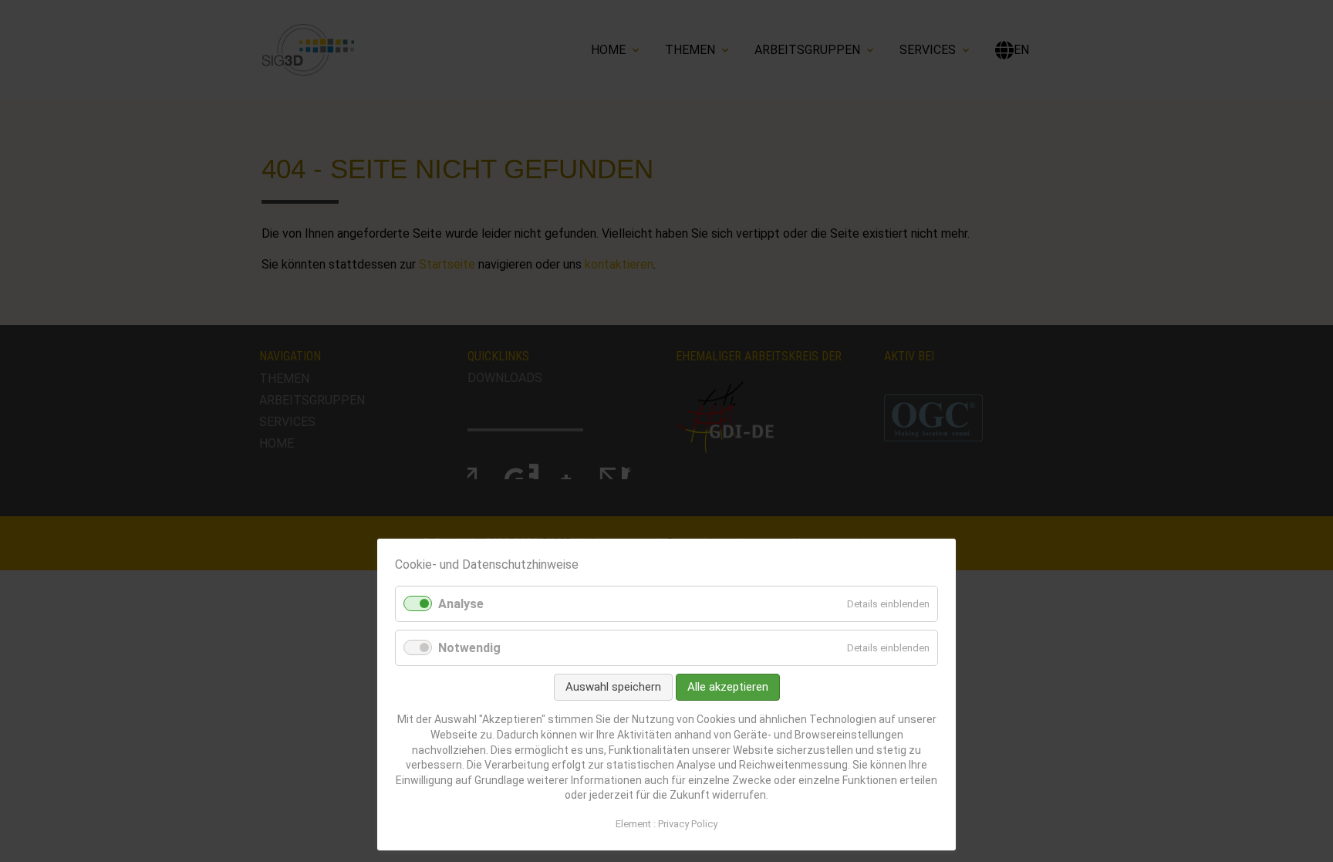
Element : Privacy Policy (666, 824)
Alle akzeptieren (727, 687)
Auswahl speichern (613, 687)
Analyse (461, 604)
